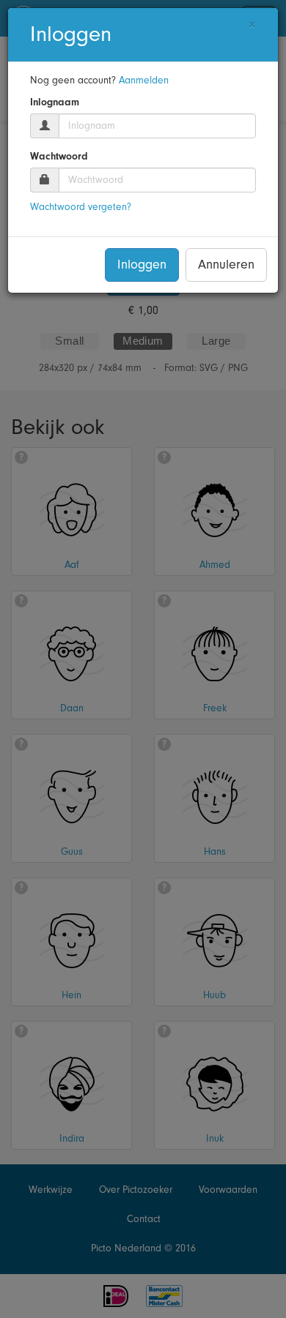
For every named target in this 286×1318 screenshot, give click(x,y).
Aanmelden (144, 80)
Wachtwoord (59, 156)
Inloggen (141, 264)
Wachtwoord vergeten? (80, 207)
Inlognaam (54, 102)
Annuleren (226, 264)
